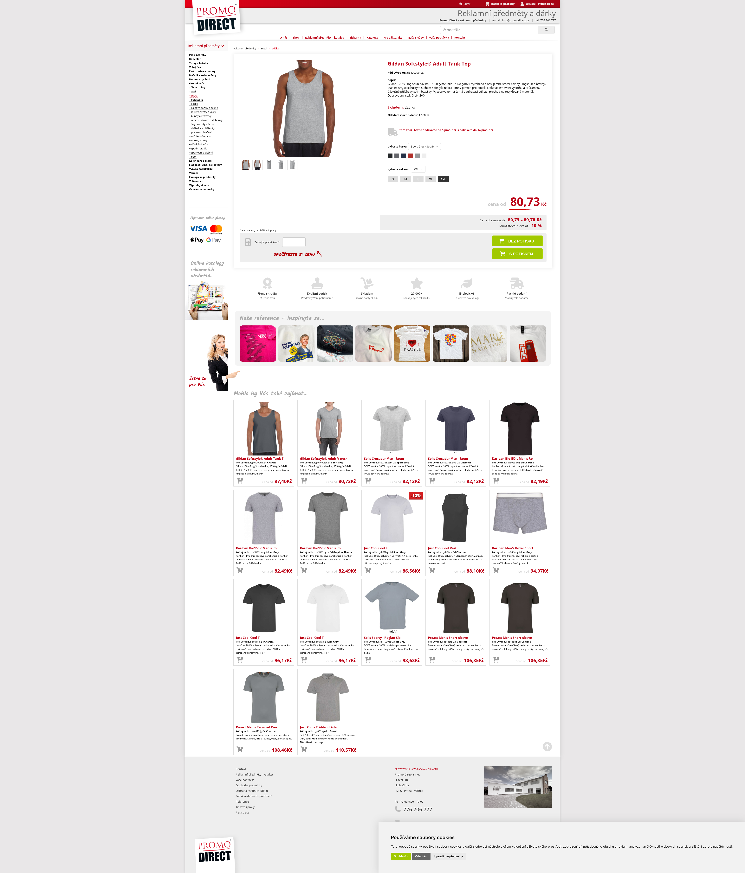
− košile (193, 103)
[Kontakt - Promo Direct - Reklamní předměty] (518, 807)
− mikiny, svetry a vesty (202, 112)
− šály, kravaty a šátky (201, 124)
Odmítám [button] (421, 856)
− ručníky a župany (200, 136)
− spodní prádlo (198, 148)
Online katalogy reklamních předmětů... (207, 270)
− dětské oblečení (199, 144)
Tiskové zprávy (245, 807)
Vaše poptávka (439, 37)
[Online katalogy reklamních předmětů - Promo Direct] (209, 318)
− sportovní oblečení (201, 152)
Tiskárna (355, 37)
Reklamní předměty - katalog (324, 37)
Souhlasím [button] (401, 856)
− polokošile (196, 99)
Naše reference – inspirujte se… (282, 318)
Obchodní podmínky (249, 785)
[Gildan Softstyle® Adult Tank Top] (305, 156)
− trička (193, 95)
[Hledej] (546, 30)
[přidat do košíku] (240, 481)
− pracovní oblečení (200, 132)
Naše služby (416, 37)
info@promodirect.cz (515, 20)
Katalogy (372, 37)
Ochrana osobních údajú (252, 791)
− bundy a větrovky (200, 116)
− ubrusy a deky (198, 140)
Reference (242, 801)
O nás (283, 37)
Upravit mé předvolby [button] (448, 856)
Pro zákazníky (393, 37)
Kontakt (459, 37)
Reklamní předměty (204, 45)
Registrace (242, 812)
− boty (193, 156)
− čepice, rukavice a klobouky (206, 120)
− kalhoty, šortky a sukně (203, 108)
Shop (296, 37)
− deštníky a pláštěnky (202, 128)
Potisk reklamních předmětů (254, 796)
